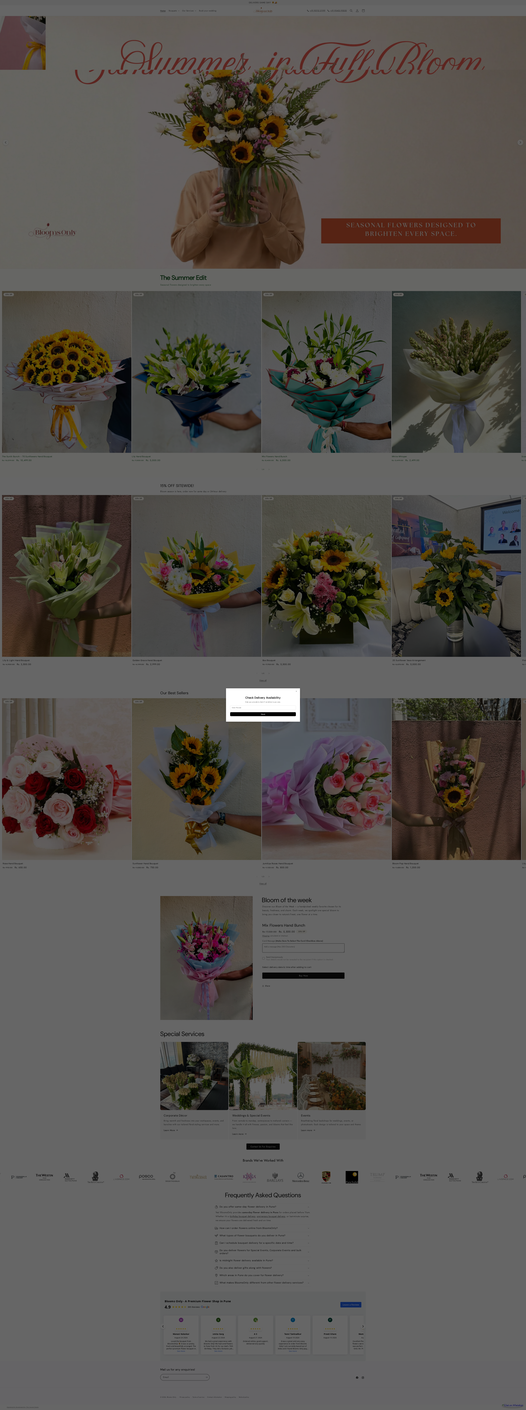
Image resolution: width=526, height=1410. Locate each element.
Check (263, 714)
